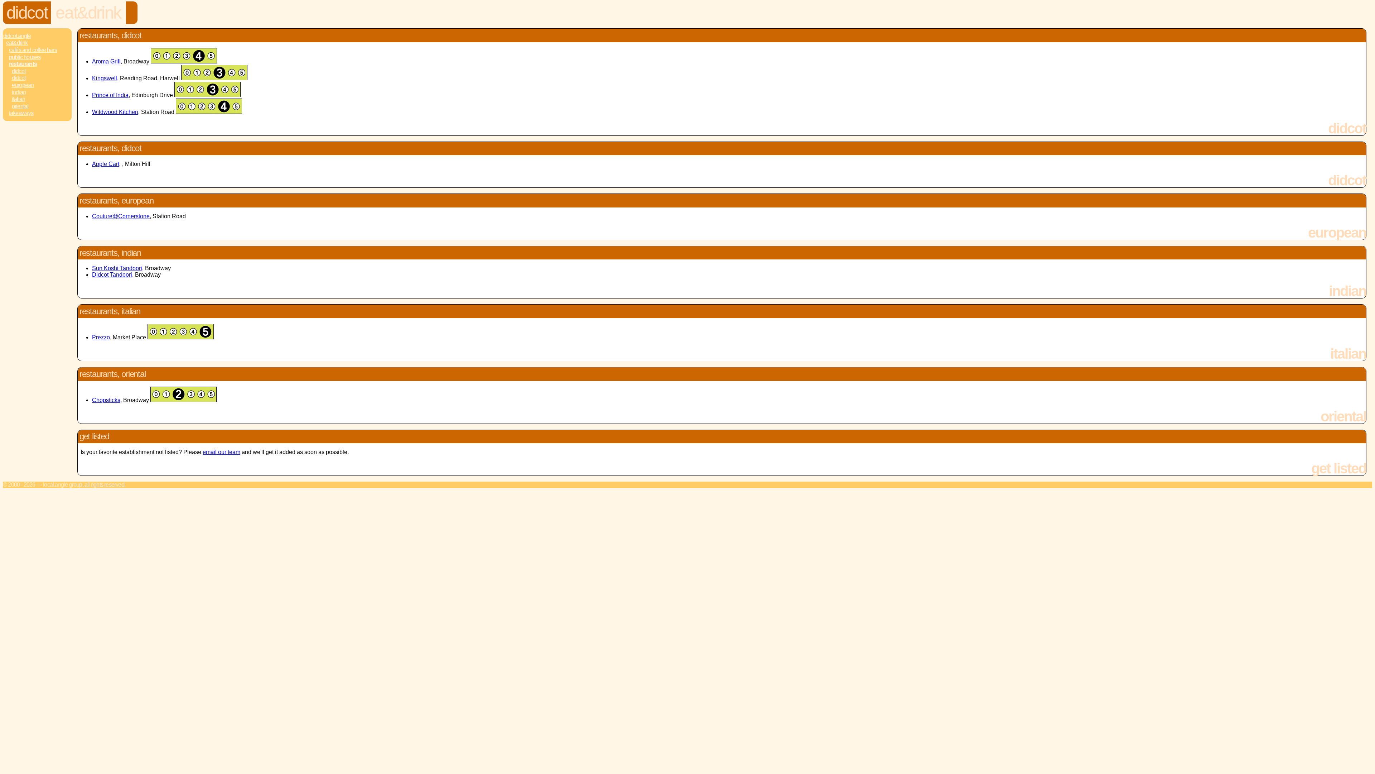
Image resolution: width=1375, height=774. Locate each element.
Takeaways (21, 113)
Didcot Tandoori (112, 275)
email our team (221, 452)
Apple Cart (105, 164)
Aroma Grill (106, 61)
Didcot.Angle (17, 36)
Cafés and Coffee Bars (33, 50)
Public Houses (25, 57)
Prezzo (101, 337)
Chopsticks (106, 400)
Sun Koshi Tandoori (117, 268)
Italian (18, 99)
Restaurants (23, 64)
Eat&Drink (88, 12)
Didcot (27, 12)
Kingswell (104, 78)
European (23, 85)
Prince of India (110, 95)
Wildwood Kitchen (115, 112)
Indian (19, 92)
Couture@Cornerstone (121, 216)
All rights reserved (104, 485)
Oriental (20, 106)
